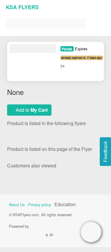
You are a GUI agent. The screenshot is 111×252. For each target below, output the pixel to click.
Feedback (105, 151)
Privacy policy (39, 204)
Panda (67, 48)
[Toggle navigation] (99, 22)
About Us (17, 204)
